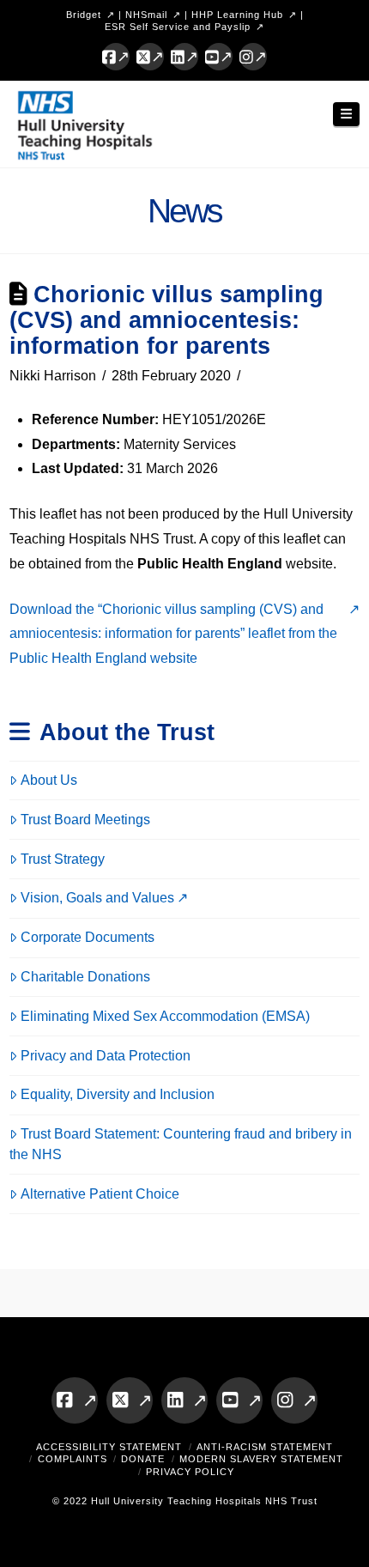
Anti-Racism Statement (265, 1447)
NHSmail (146, 14)
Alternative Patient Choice (100, 1194)
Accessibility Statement (109, 1447)
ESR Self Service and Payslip (178, 26)
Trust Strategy (63, 859)
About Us (49, 780)
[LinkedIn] (184, 56)
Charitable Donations (85, 976)
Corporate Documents (87, 937)
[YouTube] (219, 56)
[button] (346, 114)
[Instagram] (253, 56)
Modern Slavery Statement (261, 1459)
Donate (143, 1459)
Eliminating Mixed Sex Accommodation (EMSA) (165, 1016)
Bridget (83, 14)
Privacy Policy (190, 1472)
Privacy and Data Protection (106, 1055)
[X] (150, 56)
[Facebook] (116, 56)
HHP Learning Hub (237, 14)
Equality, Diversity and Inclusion (118, 1094)
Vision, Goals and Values (97, 897)
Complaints (72, 1459)
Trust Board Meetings (85, 819)
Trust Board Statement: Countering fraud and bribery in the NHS (180, 1144)
